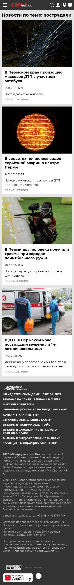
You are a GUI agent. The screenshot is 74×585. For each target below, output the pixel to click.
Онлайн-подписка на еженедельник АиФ (35, 409)
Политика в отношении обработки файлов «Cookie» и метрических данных (31, 533)
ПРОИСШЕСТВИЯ (16, 99)
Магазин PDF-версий (18, 404)
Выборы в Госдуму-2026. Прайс (26, 424)
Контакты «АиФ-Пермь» (21, 414)
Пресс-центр (51, 394)
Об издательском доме (21, 394)
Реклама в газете (47, 399)
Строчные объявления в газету (27, 419)
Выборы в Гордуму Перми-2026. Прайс (32, 438)
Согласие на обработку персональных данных (33, 522)
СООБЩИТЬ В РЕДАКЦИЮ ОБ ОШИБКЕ (30, 443)
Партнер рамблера (33, 567)
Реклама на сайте (17, 399)
